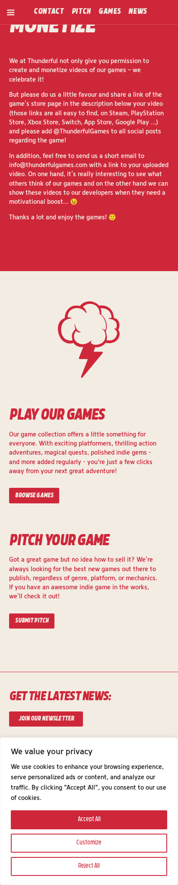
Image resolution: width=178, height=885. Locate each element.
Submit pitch (31, 621)
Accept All (89, 819)
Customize (89, 843)
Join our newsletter (46, 719)
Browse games (34, 496)
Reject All (89, 866)
